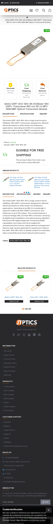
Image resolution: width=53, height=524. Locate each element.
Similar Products (11, 171)
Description (8, 114)
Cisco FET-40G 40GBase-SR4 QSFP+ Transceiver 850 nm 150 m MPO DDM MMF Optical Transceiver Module (39, 297)
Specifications (27, 114)
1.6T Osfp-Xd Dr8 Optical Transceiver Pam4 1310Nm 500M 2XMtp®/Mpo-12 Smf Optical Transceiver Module (42, 182)
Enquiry (43, 114)
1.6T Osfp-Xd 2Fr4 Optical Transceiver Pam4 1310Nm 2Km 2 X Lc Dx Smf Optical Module (17, 181)
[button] (24, 192)
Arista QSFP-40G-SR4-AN (20, 241)
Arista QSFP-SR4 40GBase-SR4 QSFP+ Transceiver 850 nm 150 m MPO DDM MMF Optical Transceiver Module (14, 297)
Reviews (37, 194)
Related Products (27, 268)
